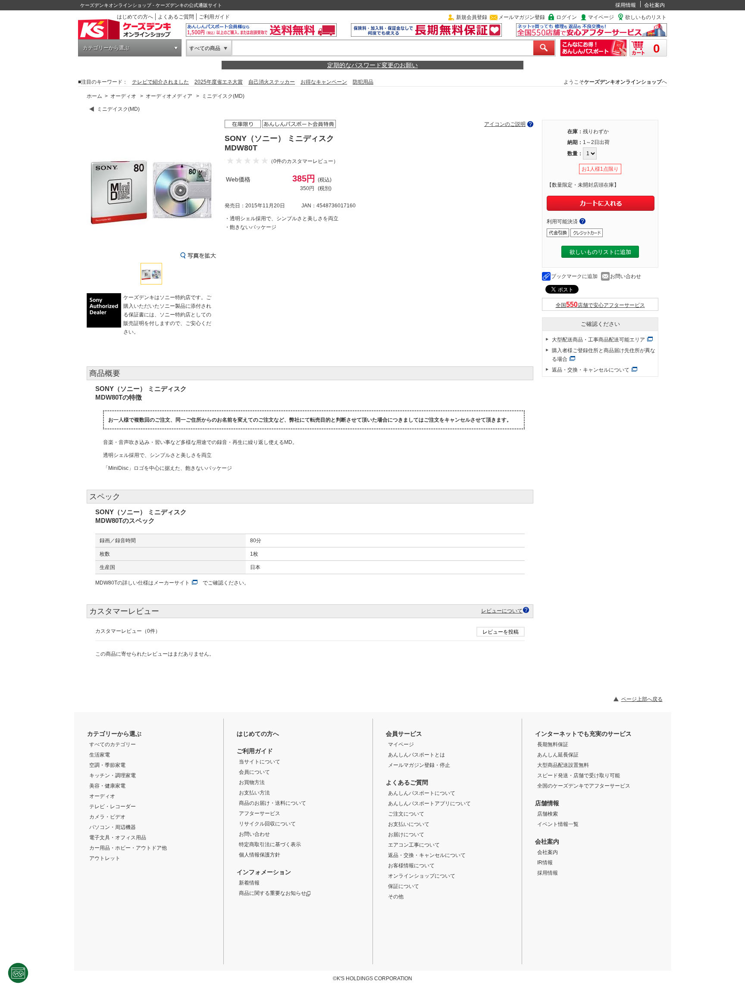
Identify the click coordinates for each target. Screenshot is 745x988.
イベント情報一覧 (558, 824)
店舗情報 (547, 803)
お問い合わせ (625, 276)
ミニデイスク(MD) (223, 96)
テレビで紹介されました (160, 82)
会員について (254, 772)
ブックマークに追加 (574, 276)
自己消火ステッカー (271, 82)
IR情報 (545, 863)
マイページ (601, 17)
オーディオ (123, 96)
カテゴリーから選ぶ (106, 48)
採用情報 (625, 5)
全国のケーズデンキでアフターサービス (583, 786)
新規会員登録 (471, 17)
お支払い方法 (254, 793)
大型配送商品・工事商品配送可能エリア (598, 340)
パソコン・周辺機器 (112, 827)
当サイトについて (259, 762)
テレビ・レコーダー (112, 807)
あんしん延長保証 (558, 755)
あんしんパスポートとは (416, 755)
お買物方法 (252, 782)
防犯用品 (363, 82)
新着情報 (249, 883)
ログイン (566, 17)
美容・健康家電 (107, 786)
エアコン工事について (414, 845)
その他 (396, 897)
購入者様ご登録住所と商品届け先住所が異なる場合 (603, 354)
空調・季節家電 (107, 765)
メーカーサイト (171, 583)
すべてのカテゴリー (112, 744)
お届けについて (406, 835)
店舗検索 (547, 814)
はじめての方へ (135, 17)
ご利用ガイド (214, 17)
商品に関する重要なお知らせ (272, 893)
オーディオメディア (169, 96)
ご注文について (406, 814)
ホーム (94, 96)
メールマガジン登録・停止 (419, 765)
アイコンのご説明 (505, 124)
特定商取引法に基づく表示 (270, 844)
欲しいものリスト (646, 17)
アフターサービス (259, 813)
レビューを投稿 (500, 632)
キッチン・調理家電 (112, 775)
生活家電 (99, 755)
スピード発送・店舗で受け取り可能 (578, 775)
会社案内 (654, 5)
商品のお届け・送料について (272, 803)
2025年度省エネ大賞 (218, 82)
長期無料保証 (552, 744)
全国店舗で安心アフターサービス (600, 305)
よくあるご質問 (176, 17)
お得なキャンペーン (324, 82)
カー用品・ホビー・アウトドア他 (128, 848)
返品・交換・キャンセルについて (590, 370)
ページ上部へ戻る (642, 699)
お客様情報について (411, 866)
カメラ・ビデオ (107, 817)
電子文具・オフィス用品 (117, 838)
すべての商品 (204, 48)
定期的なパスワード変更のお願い (372, 65)
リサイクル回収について (267, 824)
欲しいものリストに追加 (600, 252)
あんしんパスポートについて (421, 793)
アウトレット (104, 858)
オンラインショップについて (421, 876)
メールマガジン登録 (521, 17)
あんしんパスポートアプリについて (429, 803)
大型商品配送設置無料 (563, 765)
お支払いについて (408, 824)
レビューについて (502, 610)
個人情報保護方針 (259, 855)
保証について (403, 886)
